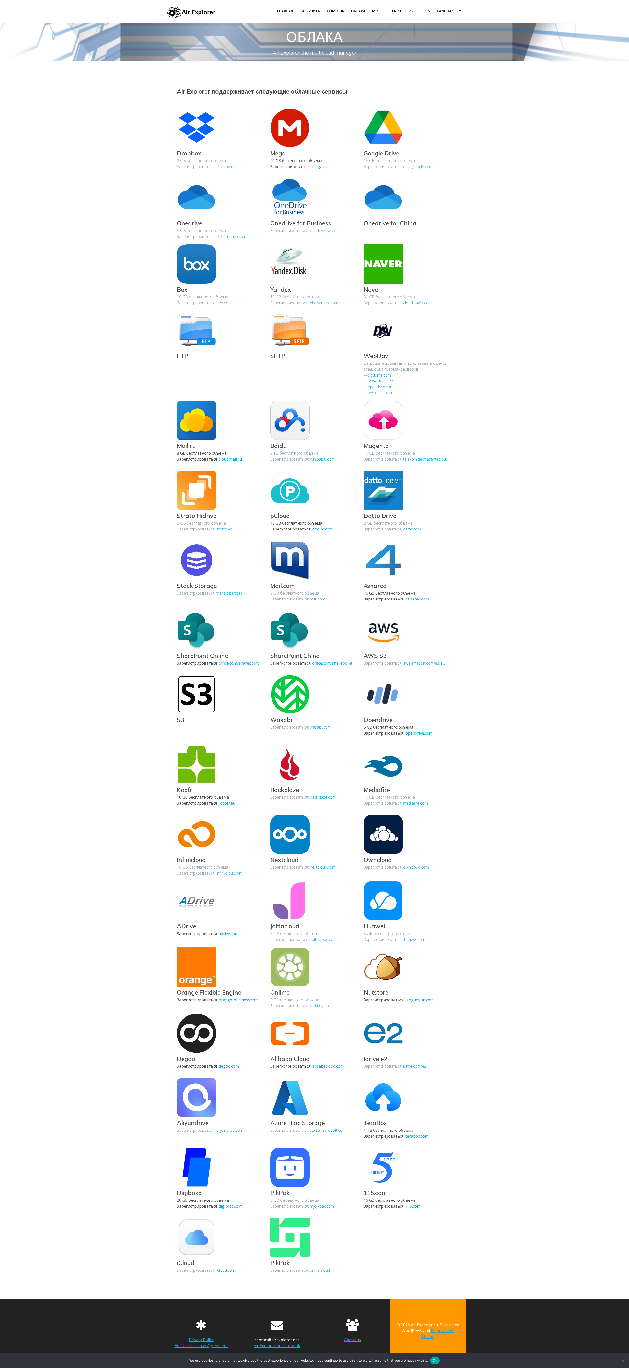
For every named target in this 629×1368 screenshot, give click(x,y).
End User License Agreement (201, 1345)
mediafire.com (415, 803)
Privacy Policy (201, 1339)
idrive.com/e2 (414, 1066)
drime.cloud (320, 1270)
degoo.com (229, 1066)
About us (352, 1339)
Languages (447, 11)
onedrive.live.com (231, 236)
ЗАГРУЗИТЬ (310, 11)
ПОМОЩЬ (335, 11)
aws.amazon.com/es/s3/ (424, 663)
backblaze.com (323, 797)
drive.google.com (417, 166)
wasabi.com (320, 727)
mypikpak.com (322, 1206)
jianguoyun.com (419, 1000)
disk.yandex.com (324, 303)
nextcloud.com (322, 867)
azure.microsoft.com (328, 1130)
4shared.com (417, 599)
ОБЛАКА (358, 11)
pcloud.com (322, 529)
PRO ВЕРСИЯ (403, 11)
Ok (435, 1360)
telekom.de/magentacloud (425, 459)
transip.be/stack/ (230, 593)
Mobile (379, 11)
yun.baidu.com (322, 459)
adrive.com (228, 933)
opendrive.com (380, 387)
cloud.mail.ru (230, 459)
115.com (412, 1206)
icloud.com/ (226, 1270)
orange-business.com (238, 1000)
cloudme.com (379, 375)
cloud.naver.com (417, 303)
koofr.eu (227, 803)
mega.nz (320, 166)
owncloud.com (416, 867)
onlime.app (319, 1005)
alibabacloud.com (328, 1066)
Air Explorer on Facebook (277, 1345)
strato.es (224, 529)
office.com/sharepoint (239, 663)
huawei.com (414, 939)
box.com (223, 303)
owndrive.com (380, 392)
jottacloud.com (323, 939)
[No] (622, 1360)
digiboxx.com (231, 1206)
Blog (425, 11)
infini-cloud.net (229, 873)
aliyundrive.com (229, 1130)
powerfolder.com (383, 381)
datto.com (412, 529)
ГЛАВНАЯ (285, 11)
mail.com (317, 599)
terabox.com (416, 1136)
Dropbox (224, 166)
